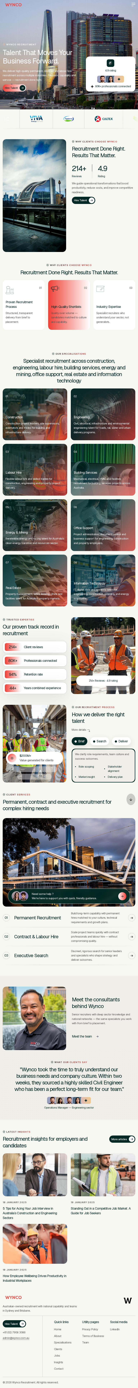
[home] (13, 5)
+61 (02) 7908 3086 (14, 1332)
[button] (132, 4)
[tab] (79, 741)
